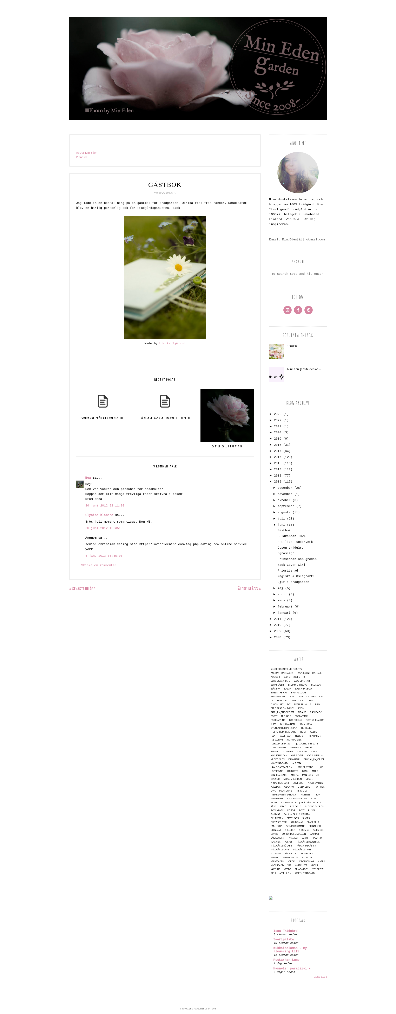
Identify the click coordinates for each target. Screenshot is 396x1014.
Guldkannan (287, 724)
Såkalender (277, 838)
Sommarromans (295, 826)
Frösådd (286, 716)
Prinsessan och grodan (297, 559)
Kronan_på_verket (313, 759)
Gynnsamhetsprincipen (284, 728)
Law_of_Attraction (281, 767)
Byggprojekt (278, 696)
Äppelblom (285, 873)
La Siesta (296, 763)
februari (285, 607)
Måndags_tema (310, 775)
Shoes (306, 818)
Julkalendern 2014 (307, 744)
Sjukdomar (296, 822)
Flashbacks (316, 712)
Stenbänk (276, 830)
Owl (273, 791)
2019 (277, 439)
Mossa (294, 775)
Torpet (288, 842)
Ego (317, 704)
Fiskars (302, 712)
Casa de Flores (307, 696)
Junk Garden (278, 748)
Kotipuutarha (315, 755)
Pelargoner (286, 791)
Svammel (314, 834)
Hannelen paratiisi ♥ (292, 968)
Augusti (275, 677)
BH (304, 677)
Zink (273, 873)
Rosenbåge (277, 810)
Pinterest (306, 795)
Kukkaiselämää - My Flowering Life (290, 949)
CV (272, 700)
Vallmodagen (290, 857)
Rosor (291, 810)
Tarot (304, 838)
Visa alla (320, 977)
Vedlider (307, 857)
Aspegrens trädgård (310, 673)
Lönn (305, 771)
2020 (277, 432)
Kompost (302, 751)
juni (281, 525)
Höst (303, 732)
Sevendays (293, 818)
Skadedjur (313, 822)
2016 (277, 457)
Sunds (274, 834)
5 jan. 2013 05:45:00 (104, 556)
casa (291, 696)
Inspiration (314, 736)
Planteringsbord (296, 799)
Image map (285, 736)
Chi (321, 696)
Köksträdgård (279, 763)
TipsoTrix (317, 838)
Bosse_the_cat (279, 693)
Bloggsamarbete (280, 681)
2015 (277, 463)
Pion (317, 795)
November (298, 783)
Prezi (274, 802)
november (285, 494)
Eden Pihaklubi (302, 704)
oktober (284, 500)
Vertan (292, 861)
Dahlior (282, 700)
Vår (289, 865)
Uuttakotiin (306, 853)
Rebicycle (295, 806)
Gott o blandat (315, 720)
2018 (277, 445)
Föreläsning (278, 720)
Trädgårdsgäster (306, 846)
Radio (282, 806)
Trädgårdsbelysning (308, 842)
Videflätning (306, 861)
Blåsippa (275, 689)
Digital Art (277, 704)
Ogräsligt (286, 553)
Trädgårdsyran (302, 850)
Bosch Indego (303, 689)
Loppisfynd (277, 771)
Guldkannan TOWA (291, 536)
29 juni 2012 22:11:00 (104, 506)
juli (281, 519)
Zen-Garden (302, 869)
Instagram (277, 740)
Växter (314, 865)
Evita (301, 708)
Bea (88, 478)
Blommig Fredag (298, 685)
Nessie (309, 779)
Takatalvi (293, 838)
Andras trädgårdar (282, 673)
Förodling (295, 720)
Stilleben (290, 830)
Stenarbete (315, 826)
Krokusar (294, 759)
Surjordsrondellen (294, 834)
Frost (274, 716)
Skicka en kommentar (99, 565)
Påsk (273, 806)
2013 (277, 476)
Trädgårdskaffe (280, 850)
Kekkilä (308, 748)
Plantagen (277, 799)
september (286, 506)
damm (310, 700)
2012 (277, 482)
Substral (318, 830)
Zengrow (317, 869)
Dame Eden (296, 700)
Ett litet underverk (295, 542)
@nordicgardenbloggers (286, 669)
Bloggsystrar (302, 681)
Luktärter (292, 771)
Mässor (275, 779)
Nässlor (275, 787)
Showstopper (279, 822)
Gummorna (305, 724)
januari (284, 613)
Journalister (294, 740)
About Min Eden (86, 153)
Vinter (321, 861)
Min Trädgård (279, 775)
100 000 (292, 346)
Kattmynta (295, 748)
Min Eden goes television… (304, 369)
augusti (284, 512)
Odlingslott (305, 787)
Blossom (316, 685)
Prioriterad (288, 571)
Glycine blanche (99, 515)
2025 (277, 414)
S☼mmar (275, 814)
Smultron (277, 826)
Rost (301, 810)
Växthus (275, 869)
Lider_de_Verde (304, 767)
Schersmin (277, 818)
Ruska (311, 810)
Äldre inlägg (248, 588)
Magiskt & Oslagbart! (296, 576)
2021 (277, 426)
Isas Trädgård (285, 931)
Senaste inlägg (83, 588)
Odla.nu (289, 787)
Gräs (273, 724)
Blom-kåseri (277, 685)
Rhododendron (314, 806)
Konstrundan (279, 755)
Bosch (287, 689)
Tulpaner (276, 853)
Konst (314, 751)
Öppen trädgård (291, 548)
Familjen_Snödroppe (282, 712)
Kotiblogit (297, 755)
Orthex (320, 787)
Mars (315, 771)
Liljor (320, 767)
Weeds (287, 869)
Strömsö (304, 830)
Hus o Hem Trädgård (283, 732)
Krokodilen (278, 759)
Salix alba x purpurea (297, 814)
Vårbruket (301, 865)
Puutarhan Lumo (286, 960)
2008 (277, 637)
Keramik (275, 751)
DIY (288, 704)
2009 (277, 631)
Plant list (81, 157)
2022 (277, 420)
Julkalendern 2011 (281, 744)
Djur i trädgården (293, 582)
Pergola (302, 791)
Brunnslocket (299, 693)
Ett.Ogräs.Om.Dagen (283, 708)
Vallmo (275, 857)
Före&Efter (301, 716)
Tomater (275, 842)
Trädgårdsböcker (281, 846)
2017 (277, 451)
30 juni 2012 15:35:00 (104, 528)
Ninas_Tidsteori (280, 783)
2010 (277, 625)
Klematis (288, 751)
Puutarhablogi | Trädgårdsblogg (300, 802)
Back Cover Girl (291, 565)
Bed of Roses (292, 677)
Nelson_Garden (292, 779)
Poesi (313, 799)
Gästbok (284, 530)
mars (281, 600)
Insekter (299, 736)
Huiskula (306, 728)
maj (280, 588)
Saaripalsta (283, 939)
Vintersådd (277, 865)
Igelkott (314, 732)
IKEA (273, 736)
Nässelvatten (315, 783)
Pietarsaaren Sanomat (284, 795)
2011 (277, 619)
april (282, 594)
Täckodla (290, 853)
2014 (277, 469)
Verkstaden (277, 861)
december (285, 488)
